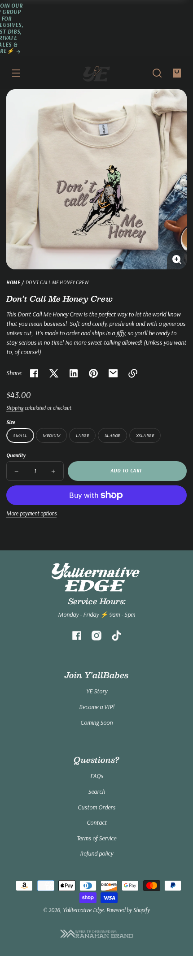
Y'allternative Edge (83, 909)
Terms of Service (96, 838)
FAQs (96, 776)
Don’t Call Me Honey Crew (57, 283)
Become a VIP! (96, 707)
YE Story (96, 691)
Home (13, 283)
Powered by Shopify (128, 909)
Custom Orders (96, 807)
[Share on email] (113, 373)
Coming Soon (96, 722)
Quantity (16, 455)
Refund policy (96, 853)
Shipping (14, 408)
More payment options (31, 513)
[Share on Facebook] (34, 373)
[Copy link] (133, 373)
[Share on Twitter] (54, 373)
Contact (97, 822)
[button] (157, 73)
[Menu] (16, 73)
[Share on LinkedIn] (73, 373)
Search (96, 791)
